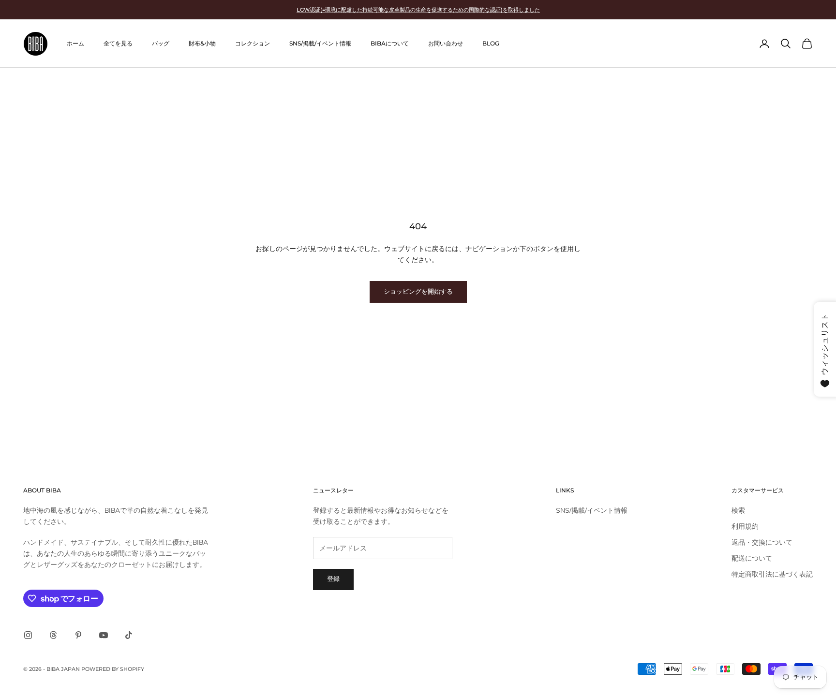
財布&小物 (202, 43)
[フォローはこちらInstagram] (28, 635)
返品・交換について (762, 542)
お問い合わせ (445, 43)
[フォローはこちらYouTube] (103, 635)
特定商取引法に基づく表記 (772, 574)
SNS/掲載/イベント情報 (320, 43)
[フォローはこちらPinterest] (78, 635)
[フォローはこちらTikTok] (129, 635)
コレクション (252, 43)
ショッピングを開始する (418, 291)
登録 (333, 579)
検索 (738, 510)
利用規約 (745, 526)
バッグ (160, 43)
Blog (490, 43)
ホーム (75, 43)
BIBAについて (390, 43)
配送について (752, 558)
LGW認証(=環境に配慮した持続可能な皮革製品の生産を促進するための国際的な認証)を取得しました (418, 9)
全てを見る (118, 43)
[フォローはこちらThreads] (53, 635)
